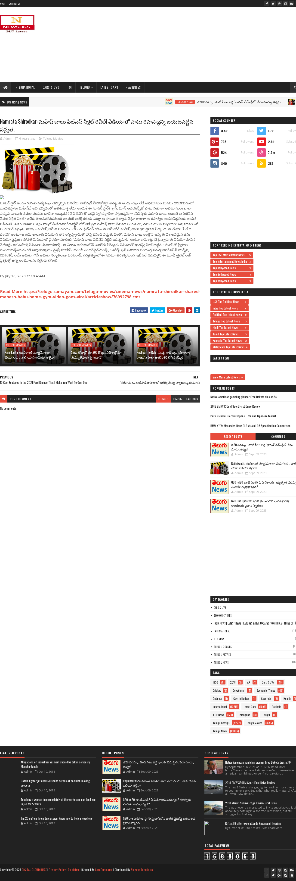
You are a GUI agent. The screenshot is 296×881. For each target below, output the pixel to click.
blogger (163, 399)
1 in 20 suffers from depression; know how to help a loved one (56, 818)
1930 (215, 682)
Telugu (84, 87)
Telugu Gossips (222, 647)
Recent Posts (233, 436)
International (25, 87)
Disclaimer (74, 870)
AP (248, 682)
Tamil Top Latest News (228, 334)
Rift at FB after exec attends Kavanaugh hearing (253, 823)
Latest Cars (109, 87)
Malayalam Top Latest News (229, 347)
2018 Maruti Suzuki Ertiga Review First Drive (251, 803)
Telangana (244, 715)
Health (287, 698)
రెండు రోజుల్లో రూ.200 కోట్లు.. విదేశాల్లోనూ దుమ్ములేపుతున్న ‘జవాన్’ (96, 354)
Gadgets (217, 698)
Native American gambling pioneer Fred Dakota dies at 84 (243, 396)
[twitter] (273, 3)
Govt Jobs (266, 698)
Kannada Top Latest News (228, 340)
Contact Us (14, 3)
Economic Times (222, 615)
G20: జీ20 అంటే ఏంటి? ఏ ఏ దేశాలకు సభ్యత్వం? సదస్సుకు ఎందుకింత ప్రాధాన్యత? (157, 801)
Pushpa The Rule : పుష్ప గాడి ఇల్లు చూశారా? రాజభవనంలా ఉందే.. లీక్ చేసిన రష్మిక (163, 354)
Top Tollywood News (230, 268)
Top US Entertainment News (230, 255)
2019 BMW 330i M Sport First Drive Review (235, 406)
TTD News (219, 639)
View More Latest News (226, 377)
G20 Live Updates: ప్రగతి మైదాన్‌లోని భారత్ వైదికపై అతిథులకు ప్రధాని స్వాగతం (260, 503)
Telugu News (169, 101)
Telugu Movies (53, 138)
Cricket (217, 690)
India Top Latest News (228, 308)
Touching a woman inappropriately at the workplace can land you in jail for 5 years (58, 801)
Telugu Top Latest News (228, 321)
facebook (192, 399)
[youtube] (291, 875)
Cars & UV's (51, 87)
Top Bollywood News (231, 274)
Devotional (238, 690)
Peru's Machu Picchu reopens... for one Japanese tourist (243, 416)
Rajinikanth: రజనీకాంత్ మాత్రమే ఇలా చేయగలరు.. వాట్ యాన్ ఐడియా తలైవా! (30, 354)
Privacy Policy (57, 870)
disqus (177, 399)
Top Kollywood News (230, 280)
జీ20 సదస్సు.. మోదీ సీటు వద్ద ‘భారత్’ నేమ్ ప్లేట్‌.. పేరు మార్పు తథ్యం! (223, 101)
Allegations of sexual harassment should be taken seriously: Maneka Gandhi (55, 764)
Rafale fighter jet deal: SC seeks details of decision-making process (55, 783)
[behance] (291, 3)
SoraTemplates (104, 870)
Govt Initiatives (241, 698)
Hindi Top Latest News (228, 327)
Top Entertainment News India (230, 261)
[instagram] (285, 3)
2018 (233, 682)
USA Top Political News (228, 301)
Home (2, 3)
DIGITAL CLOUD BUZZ (34, 870)
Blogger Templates (142, 870)
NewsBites (133, 87)
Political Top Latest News (228, 314)
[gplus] (279, 875)
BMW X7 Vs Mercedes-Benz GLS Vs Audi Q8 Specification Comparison (250, 425)
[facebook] (266, 3)
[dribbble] (279, 3)
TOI (69, 87)
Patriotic (276, 707)
